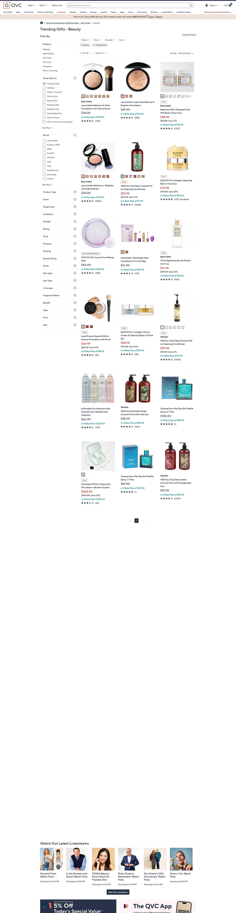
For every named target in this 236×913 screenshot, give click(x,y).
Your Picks (7, 12)
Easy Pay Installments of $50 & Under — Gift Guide (68, 23)
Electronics (142, 12)
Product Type (49, 192)
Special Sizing (49, 258)
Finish (46, 265)
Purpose (47, 243)
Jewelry (103, 12)
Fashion (83, 12)
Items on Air (57, 5)
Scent (46, 199)
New (18, 12)
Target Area (48, 206)
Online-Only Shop (45, 12)
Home (130, 12)
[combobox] (127, 5)
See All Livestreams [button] (118, 892)
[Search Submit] (191, 5)
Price (45, 236)
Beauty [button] (86, 45)
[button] (207, 5)
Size (45, 325)
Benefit (46, 302)
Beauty (93, 12)
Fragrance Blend (51, 295)
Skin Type (47, 273)
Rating (46, 229)
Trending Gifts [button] (100, 45)
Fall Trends (28, 12)
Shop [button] (30, 5)
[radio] (83, 96)
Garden (73, 12)
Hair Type (47, 280)
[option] (118, 16)
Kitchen (154, 12)
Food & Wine (167, 12)
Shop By (47, 251)
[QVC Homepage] (41, 23)
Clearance (61, 12)
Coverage (48, 288)
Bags (122, 12)
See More (46, 128)
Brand (46, 135)
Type (45, 310)
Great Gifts (50, 78)
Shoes (113, 12)
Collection (48, 214)
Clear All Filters (189, 34)
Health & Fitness (184, 12)
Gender (47, 221)
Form (45, 317)
